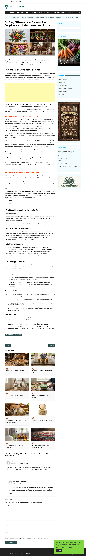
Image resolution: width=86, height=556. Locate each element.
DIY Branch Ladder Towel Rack (15, 395)
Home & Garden (14, 12)
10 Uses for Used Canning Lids (42, 420)
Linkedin (13, 339)
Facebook (6, 339)
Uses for (19, 334)
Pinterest (17, 339)
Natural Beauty (25, 12)
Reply (8, 473)
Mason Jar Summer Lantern (15, 371)
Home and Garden (63, 79)
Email (7, 525)
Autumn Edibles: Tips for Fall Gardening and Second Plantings (69, 61)
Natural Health (48, 12)
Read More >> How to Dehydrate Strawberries (21, 116)
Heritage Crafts (58, 12)
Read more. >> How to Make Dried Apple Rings (22, 173)
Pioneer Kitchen (36, 12)
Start (6, 12)
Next (51, 345)
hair (26, 284)
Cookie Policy (70, 547)
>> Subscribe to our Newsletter (13, 1)
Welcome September (64, 155)
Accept (59, 550)
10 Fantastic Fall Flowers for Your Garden (67, 167)
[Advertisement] (30, 92)
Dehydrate (10, 334)
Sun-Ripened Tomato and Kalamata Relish (68, 159)
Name (7, 518)
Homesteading (69, 12)
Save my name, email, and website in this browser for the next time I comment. (27, 538)
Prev (9, 345)
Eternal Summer (62, 163)
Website (7, 532)
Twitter (9, 339)
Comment (8, 505)
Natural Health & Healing (65, 88)
